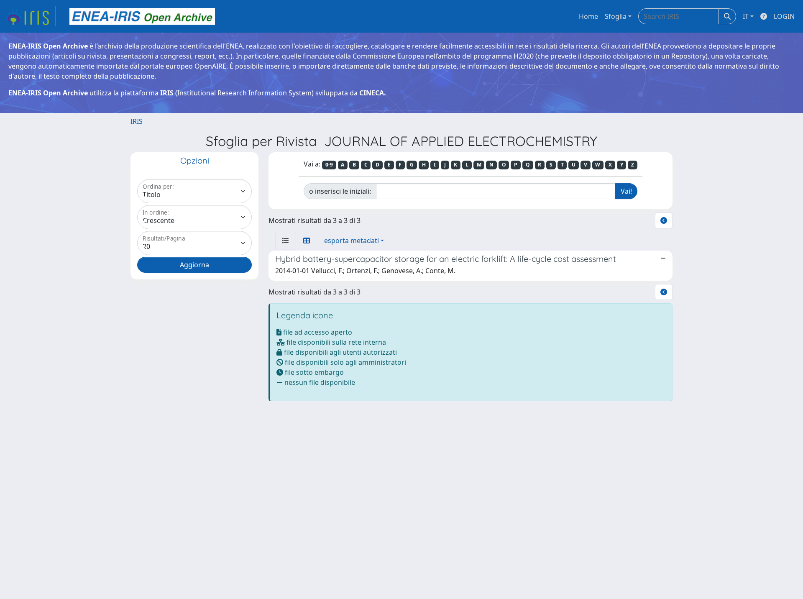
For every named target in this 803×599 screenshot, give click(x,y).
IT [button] (746, 16)
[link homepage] (30, 16)
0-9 (329, 164)
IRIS (136, 121)
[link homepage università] (142, 16)
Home (588, 16)
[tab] (285, 240)
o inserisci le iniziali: (340, 191)
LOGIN (784, 16)
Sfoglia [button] (616, 16)
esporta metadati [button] (351, 240)
